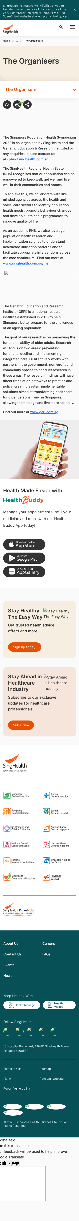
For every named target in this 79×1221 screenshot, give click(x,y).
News (7, 975)
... (17, 40)
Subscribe (21, 725)
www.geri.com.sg (44, 412)
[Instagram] (43, 1031)
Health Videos (58, 1005)
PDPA (7, 1078)
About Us (11, 943)
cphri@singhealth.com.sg (27, 159)
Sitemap (45, 1068)
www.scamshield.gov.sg (51, 16)
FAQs (46, 954)
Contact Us (12, 954)
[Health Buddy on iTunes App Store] (24, 544)
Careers (48, 943)
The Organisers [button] (20, 89)
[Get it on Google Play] (24, 558)
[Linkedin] (31, 1031)
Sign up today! (24, 647)
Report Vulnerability (16, 1088)
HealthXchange (25, 1005)
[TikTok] (19, 1031)
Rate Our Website (52, 1078)
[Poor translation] (14, 1163)
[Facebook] (7, 1031)
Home (6, 40)
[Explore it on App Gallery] (24, 571)
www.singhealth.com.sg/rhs (26, 263)
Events (9, 965)
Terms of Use (12, 1068)
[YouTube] (55, 1031)
